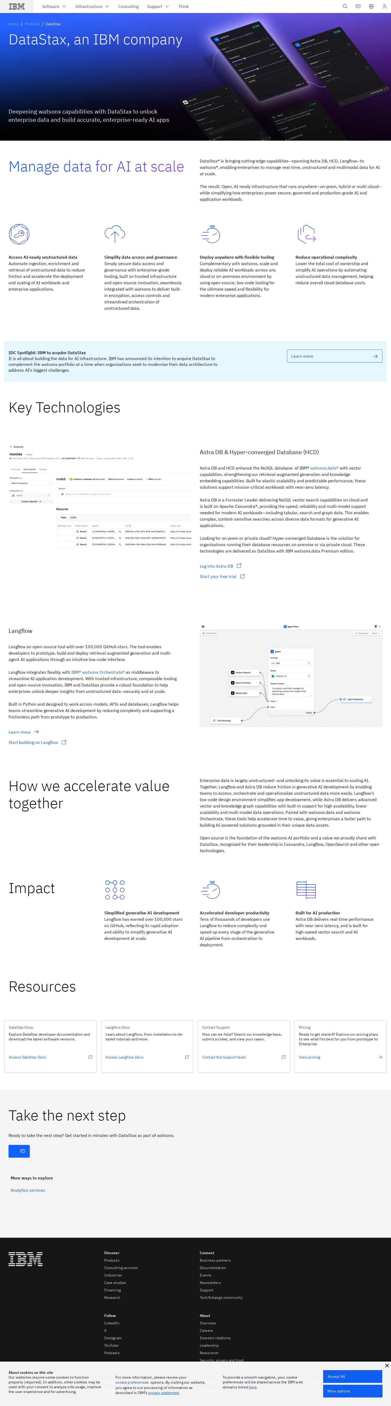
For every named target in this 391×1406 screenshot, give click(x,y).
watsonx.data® (324, 468)
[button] (371, 6)
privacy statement (163, 1392)
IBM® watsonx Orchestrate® (98, 672)
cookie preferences (132, 1382)
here (253, 1387)
